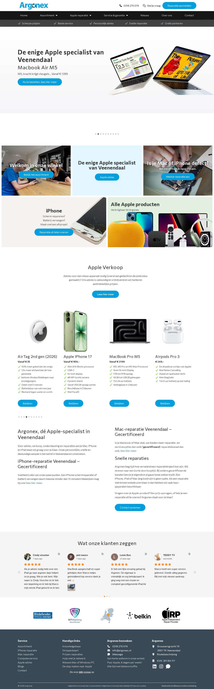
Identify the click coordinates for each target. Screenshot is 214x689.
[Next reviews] (194, 572)
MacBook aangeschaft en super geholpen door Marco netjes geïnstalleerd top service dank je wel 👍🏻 (40, 575)
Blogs (21, 666)
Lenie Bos (81, 555)
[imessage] (168, 667)
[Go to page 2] (109, 596)
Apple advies (107, 177)
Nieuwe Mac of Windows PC (78, 662)
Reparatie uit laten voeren (53, 232)
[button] (95, 134)
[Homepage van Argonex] (36, 6)
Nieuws (145, 15)
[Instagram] (162, 667)
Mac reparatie (26, 654)
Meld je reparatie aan (178, 176)
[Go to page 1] (107, 596)
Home (23, 15)
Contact (189, 15)
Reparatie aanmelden (179, 5)
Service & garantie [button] (114, 15)
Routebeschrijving (167, 654)
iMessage (117, 654)
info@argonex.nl (121, 650)
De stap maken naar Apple (77, 666)
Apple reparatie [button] (79, 15)
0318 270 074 (120, 646)
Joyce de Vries (171, 555)
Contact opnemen (130, 507)
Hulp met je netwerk (74, 658)
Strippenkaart (70, 650)
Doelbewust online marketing (183, 686)
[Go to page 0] (104, 596)
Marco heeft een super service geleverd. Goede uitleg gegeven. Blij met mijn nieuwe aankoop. (127, 573)
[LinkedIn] (155, 667)
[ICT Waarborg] (75, 615)
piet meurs (38, 555)
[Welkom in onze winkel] (36, 171)
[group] (107, 71)
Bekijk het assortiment (36, 174)
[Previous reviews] (19, 572)
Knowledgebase (71, 646)
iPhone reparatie (27, 650)
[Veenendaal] (107, 615)
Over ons (167, 15)
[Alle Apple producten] (160, 222)
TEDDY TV (125, 555)
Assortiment (47, 15)
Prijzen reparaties (72, 654)
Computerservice (28, 658)
